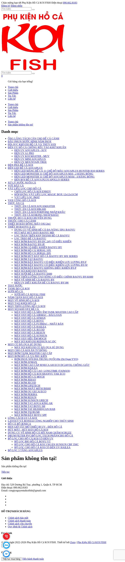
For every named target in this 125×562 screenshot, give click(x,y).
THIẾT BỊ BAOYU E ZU (21, 226)
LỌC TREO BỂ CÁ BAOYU (30, 238)
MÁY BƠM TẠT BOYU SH (29, 406)
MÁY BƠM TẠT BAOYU (28, 259)
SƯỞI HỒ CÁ (15, 291)
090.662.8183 (70, 2)
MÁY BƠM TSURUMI (27, 412)
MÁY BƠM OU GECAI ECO (30, 391)
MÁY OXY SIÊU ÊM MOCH (30, 338)
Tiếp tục (5, 471)
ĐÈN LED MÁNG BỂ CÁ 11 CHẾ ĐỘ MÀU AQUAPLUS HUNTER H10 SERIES (59, 170)
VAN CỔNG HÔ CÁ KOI (22, 200)
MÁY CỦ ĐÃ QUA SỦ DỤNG (25, 344)
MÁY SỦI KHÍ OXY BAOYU (30, 270)
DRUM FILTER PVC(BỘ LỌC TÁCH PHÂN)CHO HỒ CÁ (40, 435)
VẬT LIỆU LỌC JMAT (27, 197)
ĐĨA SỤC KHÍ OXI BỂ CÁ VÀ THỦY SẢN (32, 144)
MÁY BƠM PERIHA (25, 394)
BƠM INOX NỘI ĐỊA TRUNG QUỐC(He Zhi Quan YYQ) (46, 359)
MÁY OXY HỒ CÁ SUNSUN (30, 335)
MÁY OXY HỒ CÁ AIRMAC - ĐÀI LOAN (38, 315)
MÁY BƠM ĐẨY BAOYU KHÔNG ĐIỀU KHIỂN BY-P (45, 268)
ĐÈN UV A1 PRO (24, 153)
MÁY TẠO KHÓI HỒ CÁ (22, 303)
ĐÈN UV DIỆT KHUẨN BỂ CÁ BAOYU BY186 (41, 282)
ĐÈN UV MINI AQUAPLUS (30, 159)
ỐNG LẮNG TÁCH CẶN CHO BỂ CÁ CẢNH (33, 138)
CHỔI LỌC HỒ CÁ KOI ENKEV (32, 191)
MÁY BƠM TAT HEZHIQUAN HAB (34, 409)
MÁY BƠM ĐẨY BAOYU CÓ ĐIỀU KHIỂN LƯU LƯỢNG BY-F (50, 262)
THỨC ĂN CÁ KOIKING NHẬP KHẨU (36, 215)
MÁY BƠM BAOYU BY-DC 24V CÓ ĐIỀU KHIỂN (42, 241)
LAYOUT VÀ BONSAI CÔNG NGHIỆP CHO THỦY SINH (41, 420)
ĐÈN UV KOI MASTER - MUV (31, 156)
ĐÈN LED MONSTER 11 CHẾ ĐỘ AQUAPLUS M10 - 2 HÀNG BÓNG (53, 173)
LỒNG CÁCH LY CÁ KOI (22, 418)
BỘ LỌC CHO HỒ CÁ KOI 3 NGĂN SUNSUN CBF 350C (46, 444)
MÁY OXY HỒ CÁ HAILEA (30, 326)
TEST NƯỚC (15, 285)
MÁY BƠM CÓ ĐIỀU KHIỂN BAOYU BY (38, 247)
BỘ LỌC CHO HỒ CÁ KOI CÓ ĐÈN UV (30, 438)
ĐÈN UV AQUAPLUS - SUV (30, 150)
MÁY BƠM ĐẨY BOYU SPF (30, 415)
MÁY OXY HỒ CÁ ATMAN (30, 318)
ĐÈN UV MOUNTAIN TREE (30, 162)
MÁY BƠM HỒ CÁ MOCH (29, 376)
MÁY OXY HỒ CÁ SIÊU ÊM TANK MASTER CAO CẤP (46, 312)
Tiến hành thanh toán (33, 558)
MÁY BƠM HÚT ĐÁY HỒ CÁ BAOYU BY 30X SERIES (46, 256)
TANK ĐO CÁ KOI (18, 288)
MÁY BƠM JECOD (25, 382)
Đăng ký (5, 5)
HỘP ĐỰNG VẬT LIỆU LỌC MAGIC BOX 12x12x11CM (46, 194)
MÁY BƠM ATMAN (25, 362)
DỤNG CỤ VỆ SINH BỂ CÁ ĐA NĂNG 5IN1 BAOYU (44, 229)
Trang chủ (13, 87)
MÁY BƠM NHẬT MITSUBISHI (32, 388)
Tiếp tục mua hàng (11, 559)
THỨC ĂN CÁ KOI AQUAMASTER (34, 206)
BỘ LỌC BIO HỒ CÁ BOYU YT (32, 441)
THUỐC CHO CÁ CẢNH (22, 220)
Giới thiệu (13, 90)
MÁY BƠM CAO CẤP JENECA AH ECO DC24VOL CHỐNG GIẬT (52, 365)
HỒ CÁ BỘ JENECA (19, 423)
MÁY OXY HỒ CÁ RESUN (29, 332)
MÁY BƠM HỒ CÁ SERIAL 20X (32, 253)
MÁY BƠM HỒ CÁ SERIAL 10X (32, 250)
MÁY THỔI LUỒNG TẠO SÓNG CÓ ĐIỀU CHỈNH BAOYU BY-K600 (53, 276)
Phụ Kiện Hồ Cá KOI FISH (91, 542)
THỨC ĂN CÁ (16, 203)
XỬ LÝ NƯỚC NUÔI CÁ (22, 182)
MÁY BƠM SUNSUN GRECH (31, 400)
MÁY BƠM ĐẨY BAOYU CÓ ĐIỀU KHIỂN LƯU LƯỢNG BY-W (51, 265)
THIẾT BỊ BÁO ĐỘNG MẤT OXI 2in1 (29, 223)
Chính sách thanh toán (19, 520)
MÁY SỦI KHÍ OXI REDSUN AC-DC (35, 341)
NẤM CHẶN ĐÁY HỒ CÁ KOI (25, 297)
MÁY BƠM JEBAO (25, 379)
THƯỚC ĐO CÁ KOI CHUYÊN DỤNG (30, 218)
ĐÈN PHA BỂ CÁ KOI (20, 165)
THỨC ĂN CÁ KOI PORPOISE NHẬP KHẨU (39, 212)
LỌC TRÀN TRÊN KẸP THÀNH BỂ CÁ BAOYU (42, 235)
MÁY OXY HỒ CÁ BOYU (29, 320)
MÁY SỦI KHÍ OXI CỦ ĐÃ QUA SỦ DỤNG (39, 347)
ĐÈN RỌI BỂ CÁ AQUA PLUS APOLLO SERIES (41, 179)
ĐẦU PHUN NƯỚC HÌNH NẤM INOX (29, 141)
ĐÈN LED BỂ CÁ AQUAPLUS (25, 168)
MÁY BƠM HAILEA (26, 368)
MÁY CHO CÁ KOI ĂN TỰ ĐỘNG (27, 350)
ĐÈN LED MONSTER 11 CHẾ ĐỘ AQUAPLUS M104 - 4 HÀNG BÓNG (54, 176)
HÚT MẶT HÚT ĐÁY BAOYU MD (34, 232)
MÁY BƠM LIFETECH (27, 385)
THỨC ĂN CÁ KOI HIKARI (30, 209)
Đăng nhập (16, 5)
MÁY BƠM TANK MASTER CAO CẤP (30, 353)
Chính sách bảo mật (18, 517)
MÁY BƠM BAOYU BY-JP (29, 244)
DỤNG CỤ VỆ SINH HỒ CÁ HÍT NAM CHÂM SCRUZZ (39, 432)
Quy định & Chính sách (20, 526)
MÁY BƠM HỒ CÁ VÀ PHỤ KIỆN (27, 356)
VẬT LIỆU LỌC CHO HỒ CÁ (24, 188)
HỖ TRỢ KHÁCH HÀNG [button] (15, 511)
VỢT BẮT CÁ (16, 185)
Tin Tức (12, 95)
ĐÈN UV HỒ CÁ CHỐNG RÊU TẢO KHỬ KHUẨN (37, 147)
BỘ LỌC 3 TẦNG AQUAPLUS (25, 450)
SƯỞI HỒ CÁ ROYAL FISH (29, 294)
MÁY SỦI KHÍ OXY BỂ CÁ (23, 309)
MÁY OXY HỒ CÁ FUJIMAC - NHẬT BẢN (38, 323)
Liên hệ (12, 98)
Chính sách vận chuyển (20, 523)
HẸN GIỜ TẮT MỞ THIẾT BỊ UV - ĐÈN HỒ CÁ (35, 426)
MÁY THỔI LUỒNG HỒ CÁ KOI (26, 306)
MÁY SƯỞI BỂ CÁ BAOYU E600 (33, 273)
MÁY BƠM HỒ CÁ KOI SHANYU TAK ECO (39, 373)
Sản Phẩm (13, 93)
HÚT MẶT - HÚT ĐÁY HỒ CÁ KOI (28, 429)
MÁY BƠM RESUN (25, 397)
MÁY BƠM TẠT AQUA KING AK (33, 403)
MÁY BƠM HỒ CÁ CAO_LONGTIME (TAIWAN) (42, 370)
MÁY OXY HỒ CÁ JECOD (29, 329)
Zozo (73, 542)
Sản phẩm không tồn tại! (20, 124)
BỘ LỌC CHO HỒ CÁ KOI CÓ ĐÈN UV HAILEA (42, 447)
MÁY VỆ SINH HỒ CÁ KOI (23, 300)
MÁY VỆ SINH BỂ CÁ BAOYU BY (34, 279)
